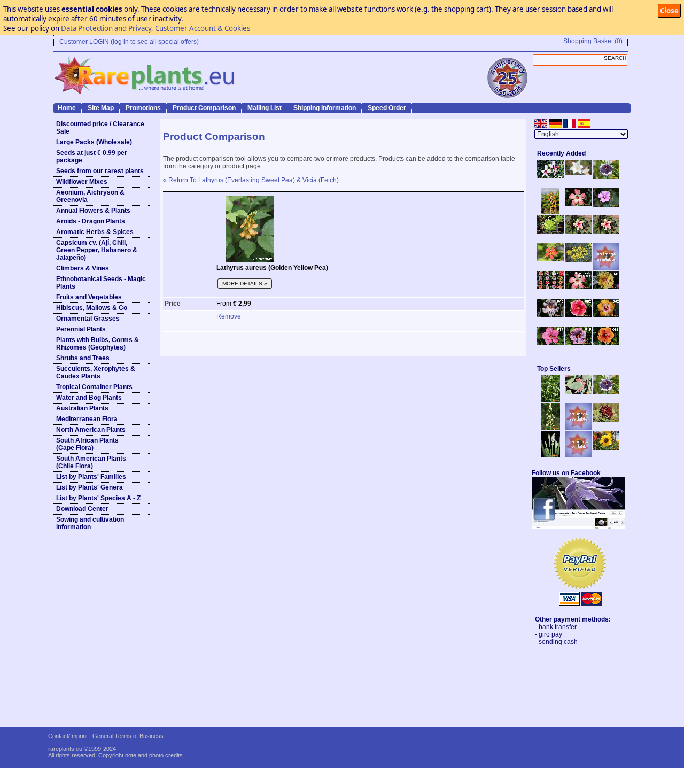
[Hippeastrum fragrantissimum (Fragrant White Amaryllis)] (578, 173)
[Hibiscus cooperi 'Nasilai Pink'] (578, 203)
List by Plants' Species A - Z (98, 498)
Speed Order (387, 108)
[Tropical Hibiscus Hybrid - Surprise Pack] (550, 287)
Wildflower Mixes (81, 181)
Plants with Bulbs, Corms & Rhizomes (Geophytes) (97, 343)
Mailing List (264, 108)
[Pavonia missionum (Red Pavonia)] (550, 259)
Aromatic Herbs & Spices (95, 232)
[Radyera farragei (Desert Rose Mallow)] (606, 204)
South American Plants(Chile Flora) (91, 462)
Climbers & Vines (82, 268)
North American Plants (91, 429)
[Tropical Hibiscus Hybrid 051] (606, 267)
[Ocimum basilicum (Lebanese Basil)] (550, 400)
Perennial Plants (81, 329)
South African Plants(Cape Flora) (87, 444)
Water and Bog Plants (89, 397)
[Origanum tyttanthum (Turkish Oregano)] (578, 455)
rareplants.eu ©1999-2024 (82, 749)
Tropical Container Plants (94, 387)
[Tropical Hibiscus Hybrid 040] (550, 315)
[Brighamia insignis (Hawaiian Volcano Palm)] (550, 231)
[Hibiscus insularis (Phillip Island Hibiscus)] (550, 176)
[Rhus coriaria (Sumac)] (606, 420)
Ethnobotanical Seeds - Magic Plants (101, 282)
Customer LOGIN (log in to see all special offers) (129, 41)
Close (669, 10)
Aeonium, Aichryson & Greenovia (90, 196)
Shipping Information (324, 108)
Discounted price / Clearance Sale (100, 127)
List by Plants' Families (91, 476)
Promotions (143, 108)
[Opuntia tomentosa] (578, 392)
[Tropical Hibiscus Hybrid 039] (606, 342)
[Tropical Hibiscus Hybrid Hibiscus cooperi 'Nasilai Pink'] (578, 287)
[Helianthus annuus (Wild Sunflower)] (606, 448)
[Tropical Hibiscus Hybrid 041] (606, 287)
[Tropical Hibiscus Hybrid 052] (578, 315)
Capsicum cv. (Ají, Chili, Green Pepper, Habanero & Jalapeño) (96, 250)
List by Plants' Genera (89, 487)
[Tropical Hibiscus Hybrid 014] (550, 342)
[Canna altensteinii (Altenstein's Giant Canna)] (550, 212)
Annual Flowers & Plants (93, 210)
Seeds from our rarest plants (100, 171)
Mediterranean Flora (87, 419)
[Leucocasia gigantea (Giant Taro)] (550, 455)
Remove (228, 316)
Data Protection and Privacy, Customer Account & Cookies (155, 28)
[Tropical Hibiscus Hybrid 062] (606, 315)
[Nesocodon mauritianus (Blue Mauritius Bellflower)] (606, 177)
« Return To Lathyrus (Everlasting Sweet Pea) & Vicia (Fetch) (251, 180)
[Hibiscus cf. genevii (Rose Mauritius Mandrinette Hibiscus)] (578, 231)
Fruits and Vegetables (89, 297)
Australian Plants (82, 408)
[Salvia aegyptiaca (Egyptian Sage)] (578, 427)
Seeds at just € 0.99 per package (91, 156)
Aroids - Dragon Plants (90, 221)
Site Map (101, 108)
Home (67, 108)
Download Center (82, 509)
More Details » (244, 283)
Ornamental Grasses (88, 318)
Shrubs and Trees (83, 358)
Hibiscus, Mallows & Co (91, 308)
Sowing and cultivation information (90, 523)
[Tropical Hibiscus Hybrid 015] (578, 342)
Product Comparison (204, 108)
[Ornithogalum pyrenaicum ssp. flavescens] (550, 427)
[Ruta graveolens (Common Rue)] (578, 260)
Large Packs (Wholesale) (94, 142)
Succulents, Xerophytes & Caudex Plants (95, 372)
